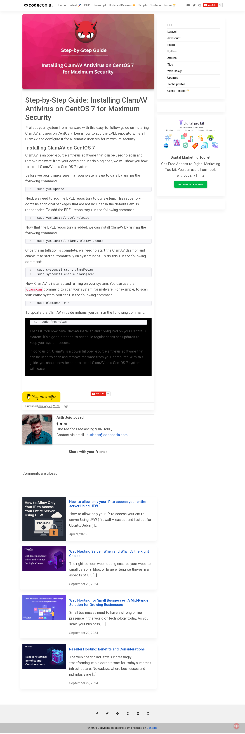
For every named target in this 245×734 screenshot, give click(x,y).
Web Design (174, 71)
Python (171, 51)
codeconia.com (120, 728)
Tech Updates (176, 84)
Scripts (143, 5)
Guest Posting (176, 91)
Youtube (155, 5)
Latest (73, 5)
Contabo (152, 728)
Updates (172, 77)
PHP (87, 5)
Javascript (99, 5)
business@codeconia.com (107, 435)
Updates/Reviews (120, 5)
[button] (97, 714)
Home (62, 5)
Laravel (171, 31)
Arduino (172, 58)
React (171, 45)
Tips (170, 64)
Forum (168, 5)
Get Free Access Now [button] (190, 184)
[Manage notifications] (236, 726)
